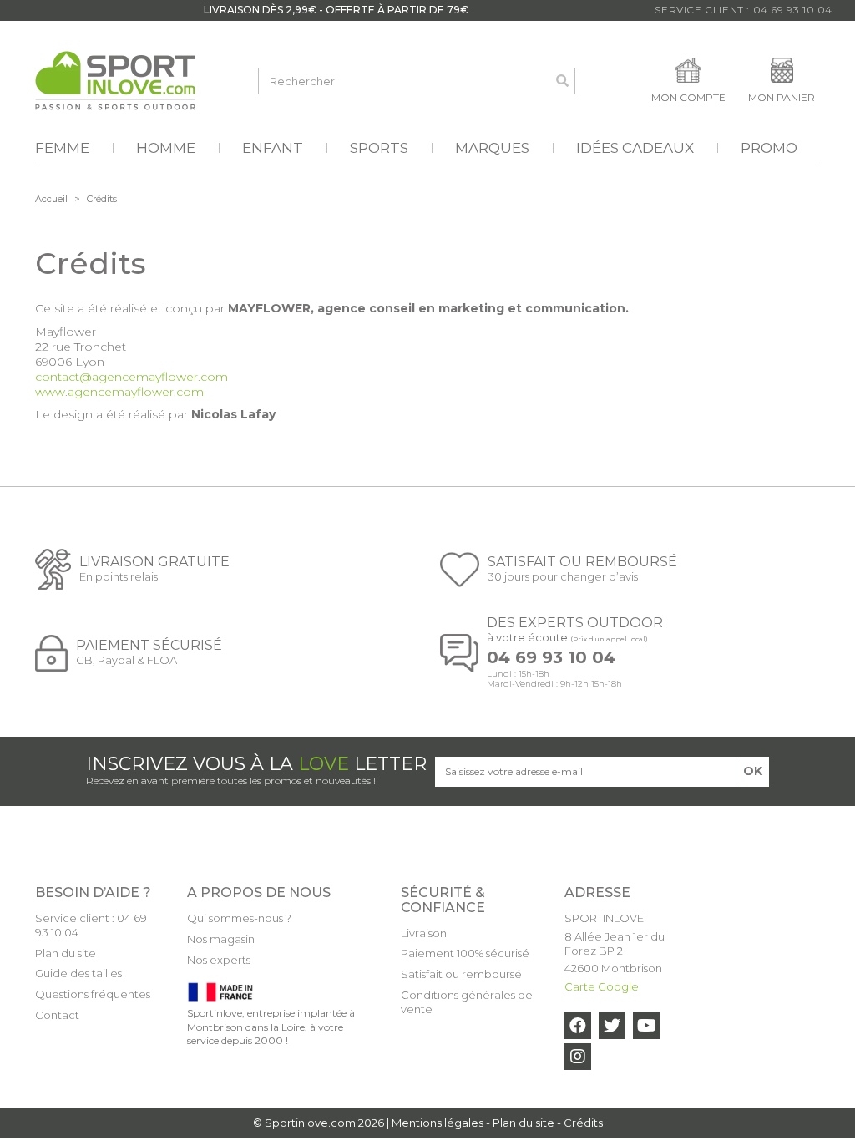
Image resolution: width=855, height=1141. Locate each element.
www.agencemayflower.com (119, 391)
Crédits (583, 1122)
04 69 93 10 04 (551, 658)
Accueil (51, 199)
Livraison (424, 933)
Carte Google (601, 986)
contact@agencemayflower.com (131, 376)
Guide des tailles (78, 973)
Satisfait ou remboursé (461, 974)
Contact (57, 1015)
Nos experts (218, 959)
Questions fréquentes (92, 994)
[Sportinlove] (115, 81)
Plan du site (65, 953)
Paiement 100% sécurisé (465, 953)
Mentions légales (437, 1122)
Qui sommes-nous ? (239, 918)
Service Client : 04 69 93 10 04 (743, 9)
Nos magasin (221, 939)
